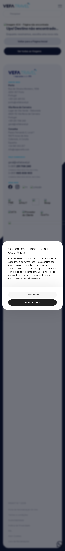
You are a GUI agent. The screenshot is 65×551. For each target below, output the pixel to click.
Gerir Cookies (32, 294)
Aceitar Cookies (32, 302)
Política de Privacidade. (27, 278)
